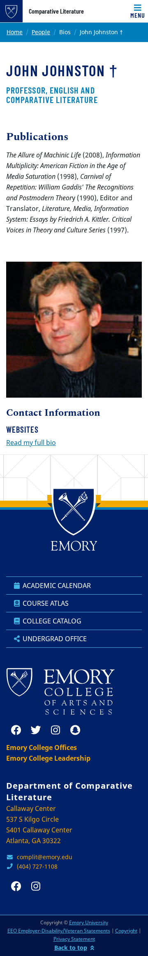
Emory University (88, 922)
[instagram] (55, 730)
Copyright (126, 930)
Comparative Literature (56, 11)
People (41, 32)
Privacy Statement (74, 938)
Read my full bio (31, 442)
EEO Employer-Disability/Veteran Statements (58, 930)
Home (15, 32)
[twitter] (36, 730)
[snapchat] (75, 730)
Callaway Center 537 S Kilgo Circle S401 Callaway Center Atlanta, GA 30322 (39, 824)
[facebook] (16, 730)
